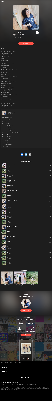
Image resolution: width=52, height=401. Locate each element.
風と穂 (32, 284)
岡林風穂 (22, 34)
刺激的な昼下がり (11, 112)
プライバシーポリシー (10, 384)
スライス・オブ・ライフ (9, 138)
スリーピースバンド (9, 136)
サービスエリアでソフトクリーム (11, 129)
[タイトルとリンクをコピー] (30, 154)
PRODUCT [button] (4, 367)
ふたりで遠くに (8, 127)
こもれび (6, 142)
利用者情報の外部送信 (20, 384)
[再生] (37, 32)
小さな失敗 (7, 123)
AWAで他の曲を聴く (26, 310)
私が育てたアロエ (8, 119)
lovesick (6, 140)
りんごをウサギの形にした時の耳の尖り (13, 132)
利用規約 (2, 384)
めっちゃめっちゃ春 (19, 284)
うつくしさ (19, 362)
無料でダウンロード (26, 334)
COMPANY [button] (4, 371)
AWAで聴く (26, 43)
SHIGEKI (6, 146)
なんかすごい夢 (8, 130)
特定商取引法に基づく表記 (31, 384)
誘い (5, 121)
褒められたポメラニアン (9, 125)
